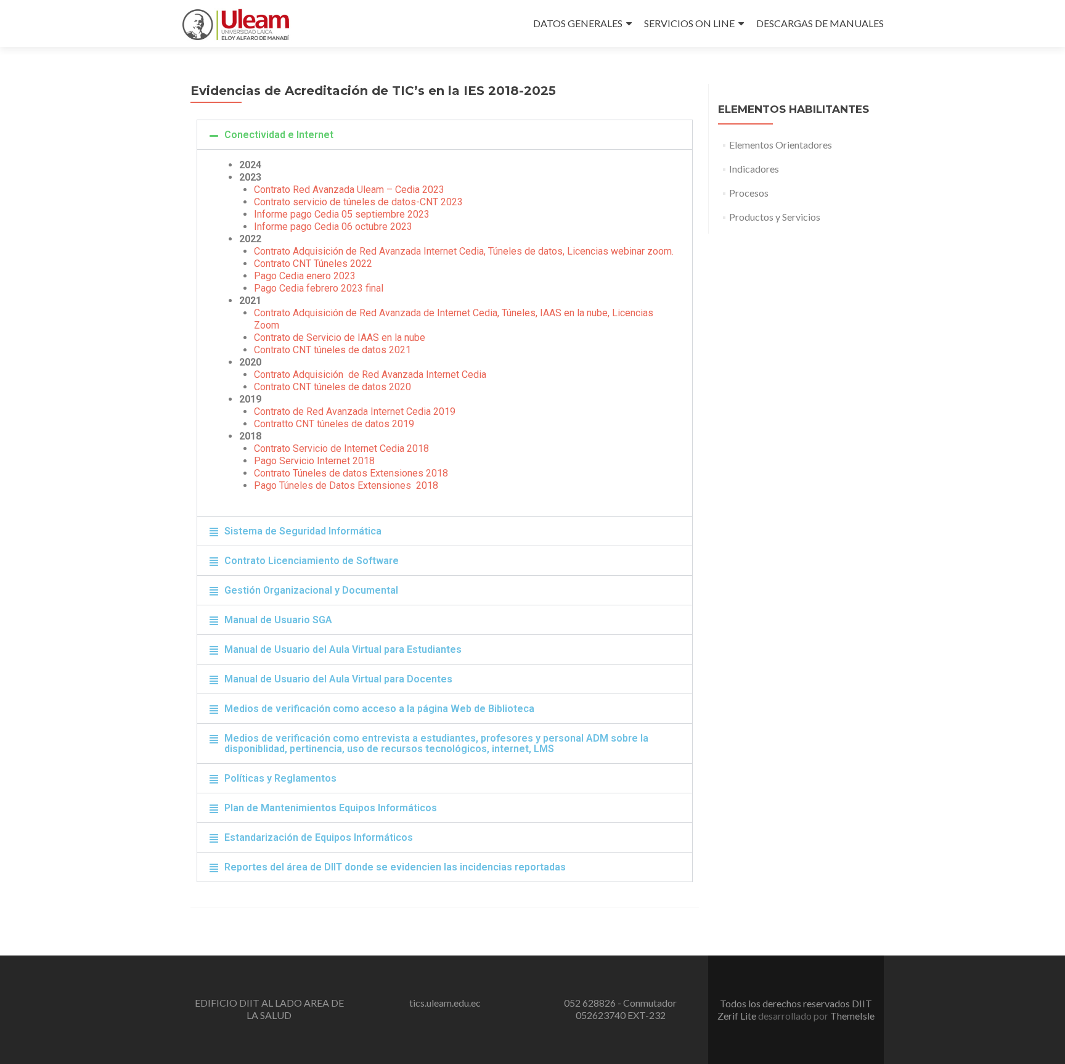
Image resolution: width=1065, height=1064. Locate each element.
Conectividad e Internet (278, 135)
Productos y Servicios (774, 217)
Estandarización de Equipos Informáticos (318, 837)
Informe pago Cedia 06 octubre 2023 (333, 226)
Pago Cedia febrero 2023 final (318, 288)
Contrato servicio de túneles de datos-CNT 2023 (358, 202)
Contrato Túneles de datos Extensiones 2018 (351, 473)
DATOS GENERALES (577, 23)
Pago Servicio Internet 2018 (314, 461)
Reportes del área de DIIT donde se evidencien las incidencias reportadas (395, 867)
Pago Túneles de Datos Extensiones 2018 (346, 485)
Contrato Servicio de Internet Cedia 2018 (341, 448)
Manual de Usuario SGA (278, 620)
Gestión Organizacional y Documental (311, 590)
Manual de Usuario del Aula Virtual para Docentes (338, 679)
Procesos (749, 192)
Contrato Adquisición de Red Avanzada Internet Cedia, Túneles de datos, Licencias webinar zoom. (464, 251)
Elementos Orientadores (780, 144)
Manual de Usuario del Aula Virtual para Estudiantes (343, 649)
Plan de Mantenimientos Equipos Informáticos (330, 808)
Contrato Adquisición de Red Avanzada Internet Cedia (370, 374)
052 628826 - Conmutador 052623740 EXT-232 (620, 1009)
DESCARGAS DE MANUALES (820, 23)
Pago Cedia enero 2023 (305, 276)
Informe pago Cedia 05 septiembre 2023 (342, 214)
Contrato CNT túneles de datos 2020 (332, 387)
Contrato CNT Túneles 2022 (313, 263)
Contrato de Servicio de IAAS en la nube (339, 337)
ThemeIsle (852, 1015)
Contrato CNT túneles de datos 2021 (332, 350)
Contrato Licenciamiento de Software (311, 561)
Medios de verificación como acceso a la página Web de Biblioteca (379, 708)
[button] (444, 134)
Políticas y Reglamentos (280, 778)
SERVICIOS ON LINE (689, 23)
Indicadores (754, 168)
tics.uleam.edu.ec (445, 1003)
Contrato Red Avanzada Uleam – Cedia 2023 (349, 189)
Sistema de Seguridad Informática (303, 531)
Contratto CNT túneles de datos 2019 (334, 424)
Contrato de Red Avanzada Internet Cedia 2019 (354, 411)
